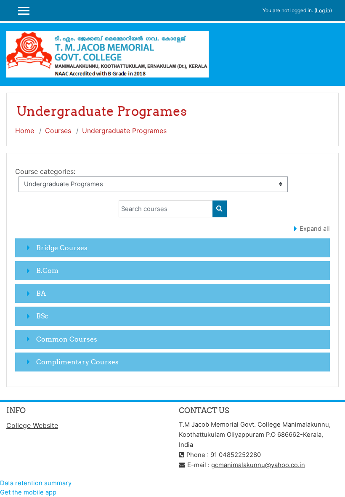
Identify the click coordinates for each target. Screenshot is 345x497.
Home (24, 130)
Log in (323, 10)
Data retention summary (36, 483)
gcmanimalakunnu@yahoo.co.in (258, 465)
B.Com (47, 270)
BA (41, 293)
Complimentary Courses (77, 362)
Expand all (315, 228)
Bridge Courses (62, 247)
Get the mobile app (28, 492)
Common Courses (66, 339)
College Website (32, 425)
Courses (58, 130)
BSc (42, 316)
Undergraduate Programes (124, 130)
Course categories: (45, 171)
